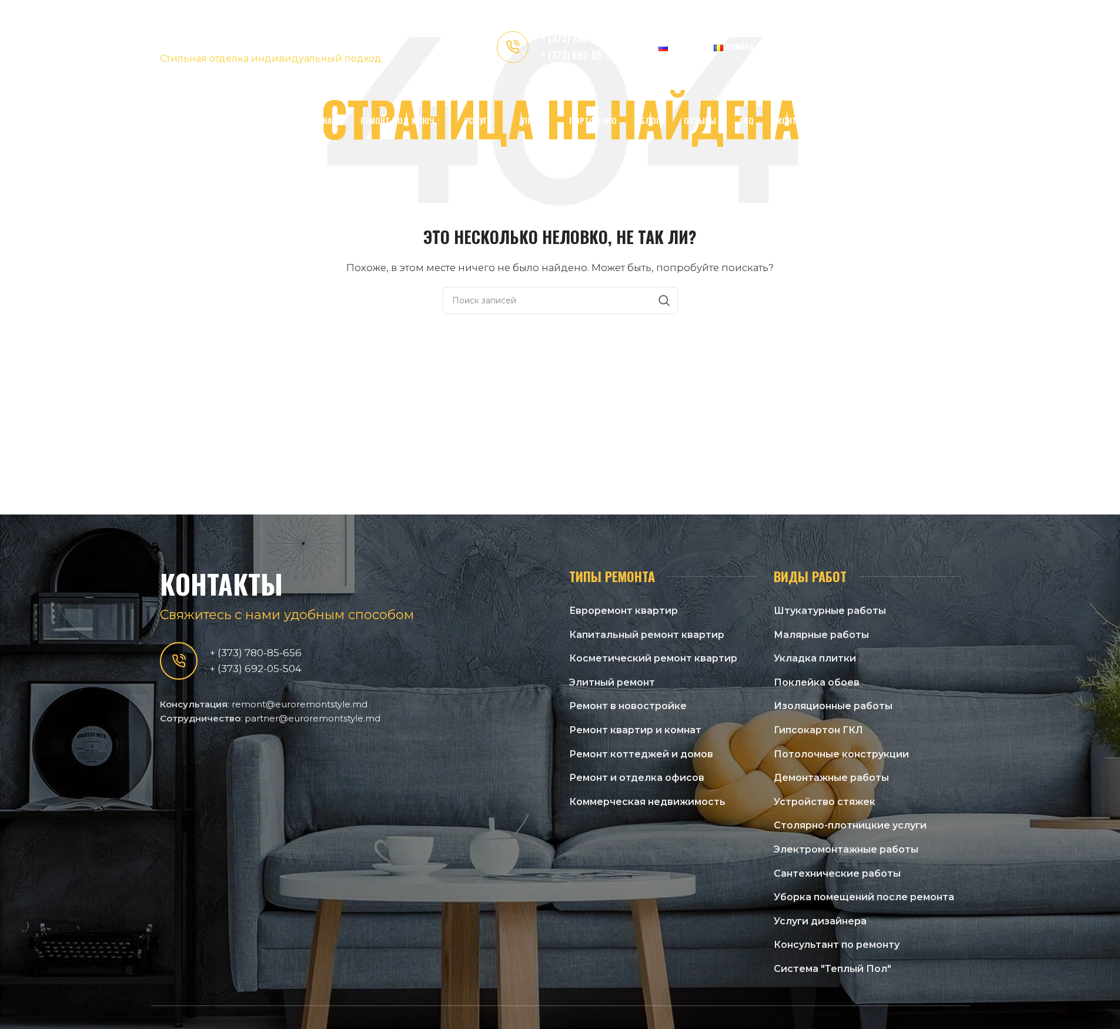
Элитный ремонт (612, 682)
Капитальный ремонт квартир (646, 634)
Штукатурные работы (830, 610)
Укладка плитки (815, 658)
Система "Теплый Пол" (832, 968)
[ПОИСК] (664, 300)
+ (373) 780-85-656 (580, 38)
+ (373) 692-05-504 (581, 55)
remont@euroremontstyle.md (299, 704)
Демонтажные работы (831, 777)
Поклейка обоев (817, 682)
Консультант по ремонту (837, 944)
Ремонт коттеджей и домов (641, 754)
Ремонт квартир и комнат (635, 730)
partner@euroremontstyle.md (312, 718)
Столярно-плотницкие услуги (850, 825)
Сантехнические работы (837, 873)
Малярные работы (821, 634)
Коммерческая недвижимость (647, 801)
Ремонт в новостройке (628, 705)
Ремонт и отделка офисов (636, 777)
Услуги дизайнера (820, 921)
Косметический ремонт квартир (653, 658)
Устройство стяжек (824, 801)
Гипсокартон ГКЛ (818, 730)
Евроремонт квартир (623, 610)
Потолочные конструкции (841, 754)
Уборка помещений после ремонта (864, 897)
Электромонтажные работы (846, 849)
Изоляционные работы (833, 705)
